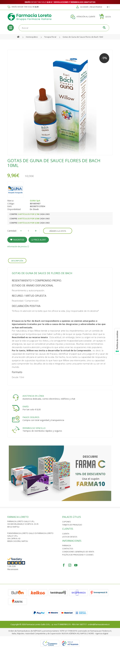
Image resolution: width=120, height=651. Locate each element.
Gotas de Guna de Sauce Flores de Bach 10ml (83, 37)
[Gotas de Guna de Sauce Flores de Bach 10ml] (60, 102)
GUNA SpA (35, 200)
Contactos (67, 548)
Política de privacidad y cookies (78, 554)
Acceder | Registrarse (91, 7)
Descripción (17, 260)
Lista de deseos (69, 536)
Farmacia (66, 545)
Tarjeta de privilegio (72, 524)
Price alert (39, 239)
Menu (10, 27)
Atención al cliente (85, 16)
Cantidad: (12, 230)
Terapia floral (50, 37)
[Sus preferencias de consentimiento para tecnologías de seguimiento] (117, 341)
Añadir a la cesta (57, 231)
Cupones (66, 521)
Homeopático (32, 37)
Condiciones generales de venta (78, 551)
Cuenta (65, 533)
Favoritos (18, 239)
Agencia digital (101, 633)
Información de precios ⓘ (18, 246)
